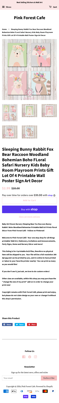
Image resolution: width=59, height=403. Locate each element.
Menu (8, 7)
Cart (55, 7)
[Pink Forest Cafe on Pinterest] (29, 357)
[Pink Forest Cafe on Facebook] (23, 357)
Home (4, 29)
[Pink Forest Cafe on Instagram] (35, 357)
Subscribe (49, 378)
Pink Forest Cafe (29, 17)
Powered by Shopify (44, 386)
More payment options (29, 216)
